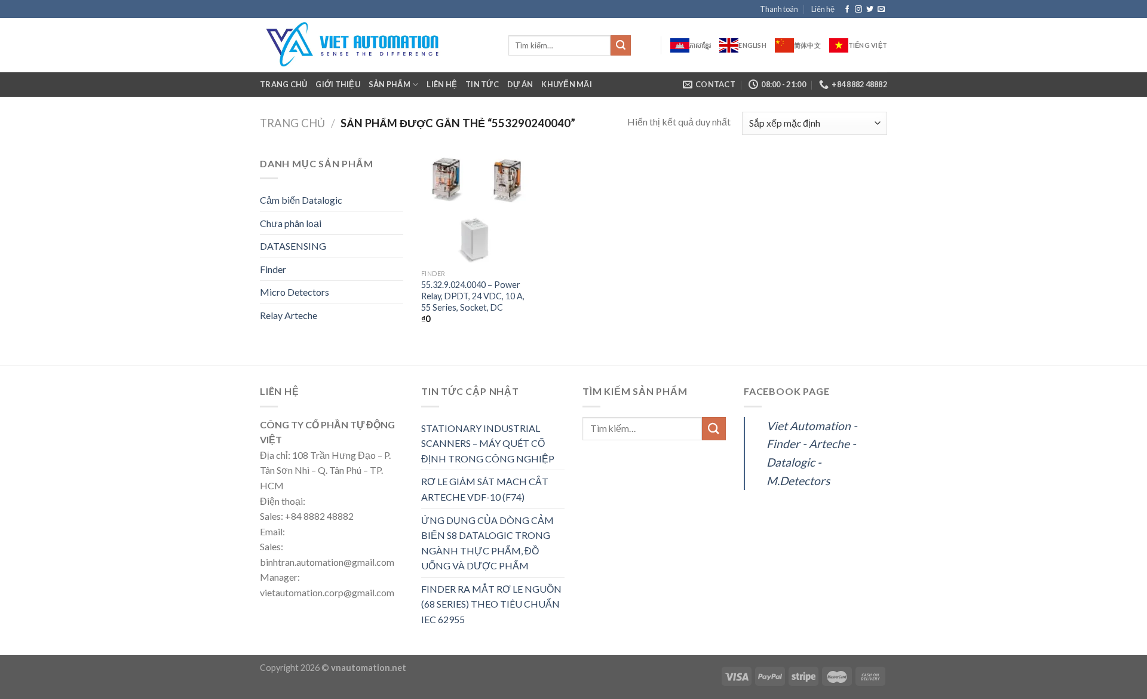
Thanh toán (779, 9)
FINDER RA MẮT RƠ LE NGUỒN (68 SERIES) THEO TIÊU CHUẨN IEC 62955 (491, 604)
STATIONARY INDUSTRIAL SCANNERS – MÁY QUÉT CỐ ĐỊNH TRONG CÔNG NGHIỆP (487, 443)
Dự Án (520, 84)
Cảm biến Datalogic (301, 200)
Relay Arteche (288, 315)
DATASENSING (293, 246)
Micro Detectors (294, 292)
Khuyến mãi (566, 84)
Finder (273, 269)
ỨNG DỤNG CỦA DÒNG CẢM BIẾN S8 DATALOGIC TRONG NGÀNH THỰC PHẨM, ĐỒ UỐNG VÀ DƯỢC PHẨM (487, 543)
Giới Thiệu (337, 84)
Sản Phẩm (389, 84)
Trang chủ (283, 84)
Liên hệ (823, 9)
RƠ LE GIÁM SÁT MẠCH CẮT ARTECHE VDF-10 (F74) (484, 489)
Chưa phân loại (290, 223)
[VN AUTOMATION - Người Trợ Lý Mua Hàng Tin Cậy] (375, 45)
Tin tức (482, 84)
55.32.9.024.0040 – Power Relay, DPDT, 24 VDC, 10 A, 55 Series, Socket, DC (473, 296)
